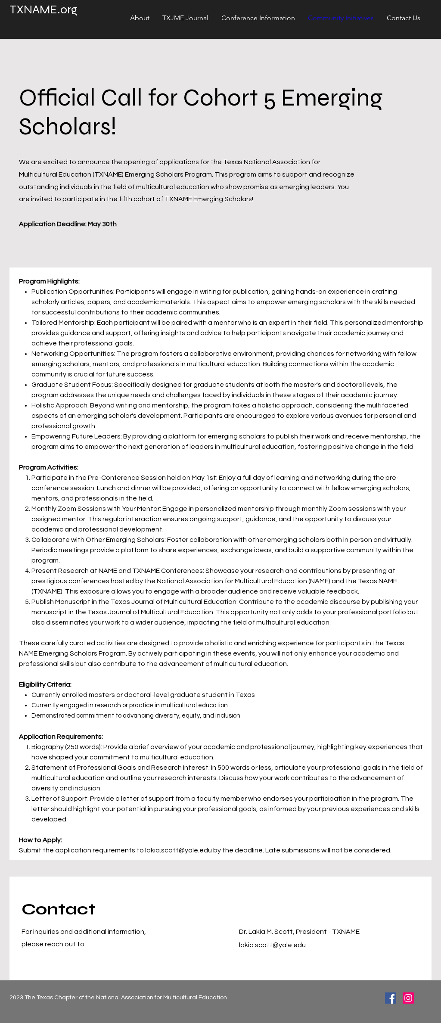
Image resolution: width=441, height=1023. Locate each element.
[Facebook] (390, 998)
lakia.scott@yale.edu (178, 850)
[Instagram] (408, 998)
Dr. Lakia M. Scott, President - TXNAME (299, 931)
